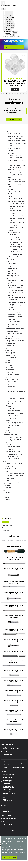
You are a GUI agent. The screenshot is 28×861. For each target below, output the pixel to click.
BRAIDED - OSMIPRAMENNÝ (17, 159)
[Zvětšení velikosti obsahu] (17, 31)
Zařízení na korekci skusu (12, 337)
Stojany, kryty (9, 350)
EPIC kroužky (9, 270)
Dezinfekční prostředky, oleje (13, 482)
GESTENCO (7, 461)
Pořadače (8, 362)
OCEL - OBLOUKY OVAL (14, 133)
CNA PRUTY (13, 241)
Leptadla (8, 487)
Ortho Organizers (8, 130)
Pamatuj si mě (7, 518)
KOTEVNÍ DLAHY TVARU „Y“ (15, 454)
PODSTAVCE (11, 449)
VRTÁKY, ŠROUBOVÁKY (14, 446)
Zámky (8, 261)
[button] (26, 42)
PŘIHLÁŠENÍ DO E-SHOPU (15, 119)
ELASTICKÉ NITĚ (12, 424)
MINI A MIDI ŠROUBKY (13, 458)
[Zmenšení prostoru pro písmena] (17, 36)
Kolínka (8, 460)
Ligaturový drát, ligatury (14, 419)
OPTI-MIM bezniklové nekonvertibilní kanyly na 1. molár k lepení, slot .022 (17, 297)
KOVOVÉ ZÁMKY (12, 263)
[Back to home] (14, 42)
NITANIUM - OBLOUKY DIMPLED (16, 183)
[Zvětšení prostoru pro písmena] (19, 36)
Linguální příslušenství (12, 331)
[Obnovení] (2, 9)
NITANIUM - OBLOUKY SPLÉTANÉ (16, 201)
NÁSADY (10, 448)
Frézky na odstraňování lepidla (14, 374)
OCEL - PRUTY (11, 169)
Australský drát (10, 260)
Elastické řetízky (12, 318)
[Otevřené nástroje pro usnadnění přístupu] (3, 3)
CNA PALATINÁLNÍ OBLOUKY (17, 253)
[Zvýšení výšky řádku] (14, 35)
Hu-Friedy (6, 477)
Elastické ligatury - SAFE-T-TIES (16, 314)
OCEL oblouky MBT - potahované (15, 473)
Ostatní (8, 376)
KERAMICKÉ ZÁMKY (13, 268)
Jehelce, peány (10, 369)
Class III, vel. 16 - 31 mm (14, 309)
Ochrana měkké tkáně (14, 321)
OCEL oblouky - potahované (13, 472)
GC (5, 490)
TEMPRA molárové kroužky (13, 275)
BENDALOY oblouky (13, 415)
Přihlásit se (6, 522)
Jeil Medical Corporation (10, 434)
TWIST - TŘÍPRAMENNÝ (16, 155)
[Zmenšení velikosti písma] (14, 33)
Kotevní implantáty (11, 436)
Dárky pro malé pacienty (12, 379)
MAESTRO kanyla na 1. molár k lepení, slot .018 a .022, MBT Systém (16, 287)
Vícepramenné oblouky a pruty (16, 410)
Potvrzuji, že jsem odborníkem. (10, 857)
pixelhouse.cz (16, 830)
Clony (7, 429)
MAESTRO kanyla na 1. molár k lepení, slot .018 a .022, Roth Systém (16, 282)
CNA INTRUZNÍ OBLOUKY (16, 254)
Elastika (8, 420)
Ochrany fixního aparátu (12, 354)
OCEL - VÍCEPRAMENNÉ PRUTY (15, 171)
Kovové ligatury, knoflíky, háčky (14, 475)
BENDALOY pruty (12, 417)
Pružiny (8, 427)
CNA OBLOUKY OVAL (15, 239)
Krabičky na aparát (11, 345)
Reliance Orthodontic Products (12, 484)
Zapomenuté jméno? (7, 528)
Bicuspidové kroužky (11, 277)
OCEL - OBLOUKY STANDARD (15, 136)
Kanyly (8, 278)
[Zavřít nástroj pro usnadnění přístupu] (5, 9)
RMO (5, 383)
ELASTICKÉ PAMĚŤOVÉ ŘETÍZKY (15, 422)
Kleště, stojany (10, 478)
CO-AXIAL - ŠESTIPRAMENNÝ (17, 157)
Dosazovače (9, 372)
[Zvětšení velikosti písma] (16, 33)
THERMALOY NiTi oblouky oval (16, 413)
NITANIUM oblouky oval (14, 412)
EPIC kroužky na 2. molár (14, 273)
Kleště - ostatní (10, 367)
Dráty (7, 131)
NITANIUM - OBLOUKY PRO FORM (16, 181)
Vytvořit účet (5, 530)
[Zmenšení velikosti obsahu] (15, 31)
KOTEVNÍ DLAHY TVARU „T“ (15, 456)
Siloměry (8, 360)
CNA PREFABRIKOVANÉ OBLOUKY (16, 236)
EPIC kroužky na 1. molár (14, 272)
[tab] (1, 93)
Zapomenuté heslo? (7, 525)
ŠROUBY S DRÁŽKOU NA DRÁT (15, 437)
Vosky (7, 359)
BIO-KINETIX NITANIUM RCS (17, 222)
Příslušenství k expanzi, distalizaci (15, 335)
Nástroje (8, 431)
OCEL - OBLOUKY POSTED (14, 138)
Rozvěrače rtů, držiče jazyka (13, 347)
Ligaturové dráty (10, 258)
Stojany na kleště (10, 352)
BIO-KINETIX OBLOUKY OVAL (17, 210)
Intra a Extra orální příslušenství (14, 313)
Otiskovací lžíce (10, 343)
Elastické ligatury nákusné (15, 316)
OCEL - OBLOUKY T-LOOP (14, 147)
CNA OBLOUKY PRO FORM (16, 237)
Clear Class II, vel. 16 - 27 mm (15, 311)
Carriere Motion (10, 301)
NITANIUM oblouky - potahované (14, 463)
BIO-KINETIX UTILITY (15, 224)
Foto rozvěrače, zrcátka (12, 338)
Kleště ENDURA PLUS (11, 364)
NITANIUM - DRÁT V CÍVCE (14, 256)
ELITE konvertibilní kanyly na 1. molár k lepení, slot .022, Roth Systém (16, 292)
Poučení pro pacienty (12, 381)
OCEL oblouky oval (13, 407)
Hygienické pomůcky (11, 357)
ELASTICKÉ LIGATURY (13, 425)
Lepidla (8, 485)
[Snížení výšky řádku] (13, 35)
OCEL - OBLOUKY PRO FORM (15, 135)
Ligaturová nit (11, 319)
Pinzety (8, 371)
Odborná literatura (11, 378)
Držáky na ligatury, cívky (12, 348)
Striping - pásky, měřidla (12, 355)
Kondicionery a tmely (11, 489)
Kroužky (8, 496)
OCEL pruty (11, 408)
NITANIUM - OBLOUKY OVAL (15, 179)
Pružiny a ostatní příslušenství (14, 333)
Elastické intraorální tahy (14, 323)
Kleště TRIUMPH (10, 366)
